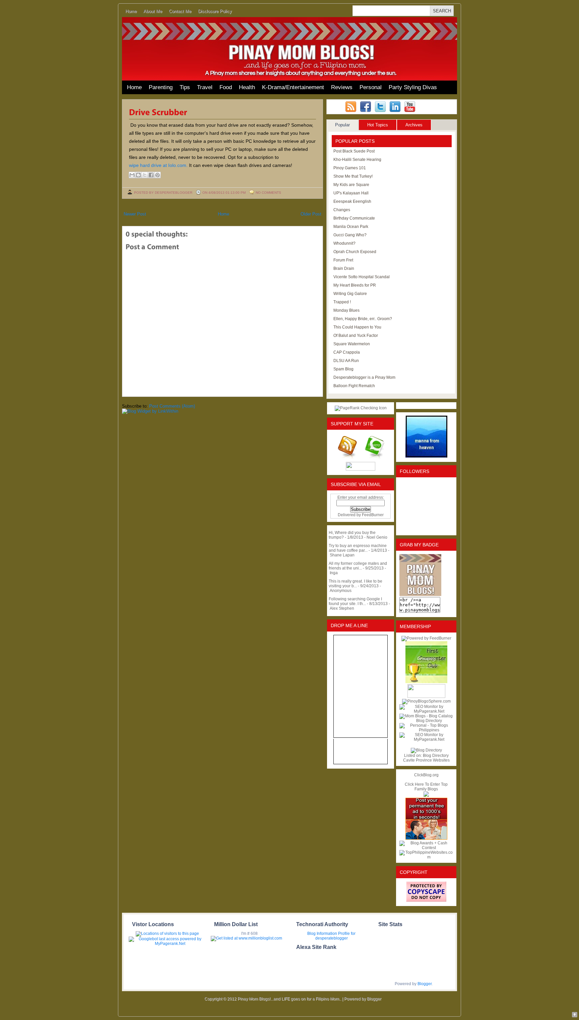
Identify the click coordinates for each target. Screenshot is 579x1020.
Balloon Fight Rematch (354, 385)
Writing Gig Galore (350, 293)
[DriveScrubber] (159, 111)
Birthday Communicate (354, 218)
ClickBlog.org (426, 775)
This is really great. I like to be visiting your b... (355, 583)
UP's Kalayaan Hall (351, 193)
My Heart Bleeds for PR (354, 285)
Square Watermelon (351, 344)
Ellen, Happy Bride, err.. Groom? (362, 318)
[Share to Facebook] (151, 175)
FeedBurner (373, 515)
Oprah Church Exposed (354, 251)
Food (225, 87)
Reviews (341, 87)
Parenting (161, 87)
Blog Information (322, 933)
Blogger (424, 983)
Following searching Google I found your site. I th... (355, 601)
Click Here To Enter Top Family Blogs (426, 786)
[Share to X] (144, 175)
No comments (268, 192)
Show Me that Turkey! (353, 176)
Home (131, 11)
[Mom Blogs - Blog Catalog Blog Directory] (426, 720)
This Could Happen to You (357, 327)
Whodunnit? (344, 243)
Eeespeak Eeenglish (352, 201)
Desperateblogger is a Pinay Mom (364, 377)
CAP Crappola (346, 352)
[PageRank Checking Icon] (361, 408)
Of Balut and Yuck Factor (355, 335)
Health (247, 87)
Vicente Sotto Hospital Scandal (361, 277)
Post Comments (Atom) (172, 406)
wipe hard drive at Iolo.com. (158, 165)
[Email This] (132, 175)
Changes (341, 209)
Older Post (311, 214)
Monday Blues (346, 310)
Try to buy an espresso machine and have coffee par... (358, 548)
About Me (152, 11)
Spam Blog (343, 369)
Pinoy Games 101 (349, 168)
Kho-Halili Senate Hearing (357, 159)
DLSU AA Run (346, 360)
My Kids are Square (351, 184)
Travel (204, 87)
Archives (414, 124)
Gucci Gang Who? (350, 235)
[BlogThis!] (138, 175)
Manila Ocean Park (350, 226)
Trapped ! (342, 302)
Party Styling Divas (413, 87)
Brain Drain (343, 268)
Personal (371, 87)
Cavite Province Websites (426, 760)
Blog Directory (436, 755)
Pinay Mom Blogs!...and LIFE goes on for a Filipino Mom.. (289, 999)
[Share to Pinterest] (157, 175)
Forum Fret (343, 260)
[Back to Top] (574, 1015)
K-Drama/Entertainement (293, 87)
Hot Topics (377, 124)
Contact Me (180, 11)
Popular (342, 124)
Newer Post (135, 214)
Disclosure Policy (215, 11)
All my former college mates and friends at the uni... (358, 566)
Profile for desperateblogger (335, 936)
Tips (185, 87)
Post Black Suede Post (354, 151)
